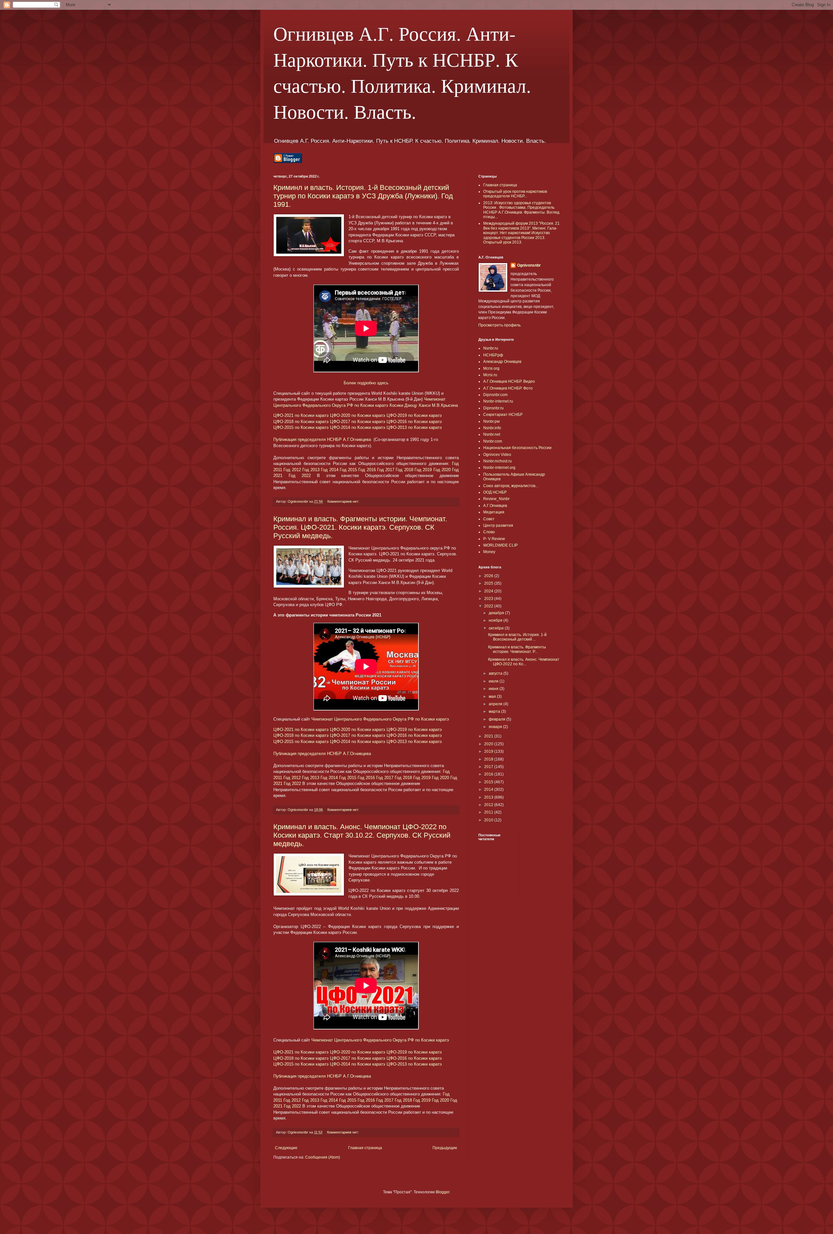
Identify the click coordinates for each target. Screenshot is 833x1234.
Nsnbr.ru (490, 348)
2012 (489, 805)
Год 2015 (348, 469)
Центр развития (498, 525)
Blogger (442, 1192)
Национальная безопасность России (517, 447)
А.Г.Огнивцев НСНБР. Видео (509, 381)
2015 (489, 782)
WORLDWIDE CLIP (500, 545)
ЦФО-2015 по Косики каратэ (301, 427)
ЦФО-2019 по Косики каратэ (414, 415)
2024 (489, 591)
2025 (489, 583)
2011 (489, 812)
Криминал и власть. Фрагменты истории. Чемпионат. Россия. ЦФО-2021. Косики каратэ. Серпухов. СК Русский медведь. (360, 527)
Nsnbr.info (492, 428)
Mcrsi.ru (490, 375)
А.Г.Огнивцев (495, 505)
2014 (489, 789)
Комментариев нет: (343, 501)
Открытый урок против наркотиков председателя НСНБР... (515, 193)
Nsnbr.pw (491, 421)
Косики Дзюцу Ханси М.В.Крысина (423, 405)
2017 (489, 766)
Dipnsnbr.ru (493, 408)
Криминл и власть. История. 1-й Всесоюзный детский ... (517, 637)
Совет (489, 519)
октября (497, 628)
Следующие (286, 1148)
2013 (489, 797)
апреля (496, 704)
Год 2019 (423, 469)
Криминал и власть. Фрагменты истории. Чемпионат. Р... (517, 649)
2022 (489, 606)
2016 (489, 774)
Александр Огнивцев (502, 361)
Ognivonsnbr (529, 265)
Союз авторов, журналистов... (510, 486)
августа (496, 673)
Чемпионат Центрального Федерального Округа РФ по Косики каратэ (380, 719)
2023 (489, 598)
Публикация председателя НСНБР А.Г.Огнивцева (322, 439)
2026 (489, 576)
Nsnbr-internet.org (499, 467)
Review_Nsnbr (496, 499)
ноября (496, 620)
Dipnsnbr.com (495, 394)
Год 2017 (385, 469)
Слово (489, 532)
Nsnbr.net (491, 434)
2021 (489, 736)
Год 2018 (404, 469)
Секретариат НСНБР (503, 414)
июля (494, 681)
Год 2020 (442, 469)
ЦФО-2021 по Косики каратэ (301, 415)
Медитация (493, 512)
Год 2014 (329, 469)
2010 (489, 820)
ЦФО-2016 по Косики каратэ (414, 421)
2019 (489, 751)
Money (489, 552)
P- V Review (494, 539)
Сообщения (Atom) (322, 1157)
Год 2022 (300, 475)
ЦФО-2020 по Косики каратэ (357, 415)
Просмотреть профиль (499, 325)
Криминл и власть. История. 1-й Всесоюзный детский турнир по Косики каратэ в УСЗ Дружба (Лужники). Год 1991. (363, 195)
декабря (497, 613)
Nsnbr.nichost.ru (497, 461)
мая (493, 696)
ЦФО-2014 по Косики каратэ (357, 427)
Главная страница (365, 1148)
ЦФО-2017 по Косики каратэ (357, 421)
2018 (489, 759)
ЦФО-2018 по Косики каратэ (301, 421)
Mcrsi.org (491, 368)
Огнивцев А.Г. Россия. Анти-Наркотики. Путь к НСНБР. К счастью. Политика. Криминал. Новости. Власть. (402, 72)
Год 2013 (311, 469)
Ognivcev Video (497, 454)
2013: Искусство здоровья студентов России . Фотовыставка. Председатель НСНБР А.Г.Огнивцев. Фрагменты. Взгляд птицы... (521, 210)
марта (495, 711)
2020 (489, 744)
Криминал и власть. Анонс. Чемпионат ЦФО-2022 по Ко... (523, 661)
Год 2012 (292, 469)
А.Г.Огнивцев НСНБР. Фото (508, 388)
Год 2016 (367, 469)
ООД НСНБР (495, 492)
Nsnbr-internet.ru (498, 401)
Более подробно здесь (366, 382)
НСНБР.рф (493, 355)
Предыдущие (444, 1148)
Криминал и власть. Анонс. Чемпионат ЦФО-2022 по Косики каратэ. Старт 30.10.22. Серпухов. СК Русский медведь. (361, 835)
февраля (497, 719)
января (496, 726)
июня (494, 688)
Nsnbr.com (492, 441)
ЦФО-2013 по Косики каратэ (414, 427)
